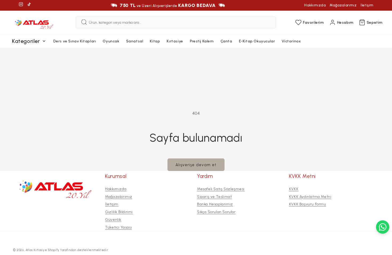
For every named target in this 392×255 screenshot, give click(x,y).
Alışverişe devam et (196, 164)
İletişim (367, 5)
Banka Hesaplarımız (215, 204)
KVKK (293, 189)
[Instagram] (21, 5)
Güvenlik (113, 219)
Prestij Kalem (202, 41)
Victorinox (291, 41)
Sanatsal (134, 41)
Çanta (226, 41)
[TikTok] (29, 5)
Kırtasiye (175, 41)
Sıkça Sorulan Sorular (216, 212)
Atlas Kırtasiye (36, 250)
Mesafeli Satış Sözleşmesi (221, 189)
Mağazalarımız (343, 5)
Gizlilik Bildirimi (119, 212)
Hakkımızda (315, 5)
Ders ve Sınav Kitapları (74, 41)
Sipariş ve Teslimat (214, 196)
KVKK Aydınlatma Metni (310, 196)
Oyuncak (111, 41)
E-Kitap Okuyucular (257, 41)
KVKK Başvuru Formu (307, 204)
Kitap (155, 41)
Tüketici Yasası (118, 227)
